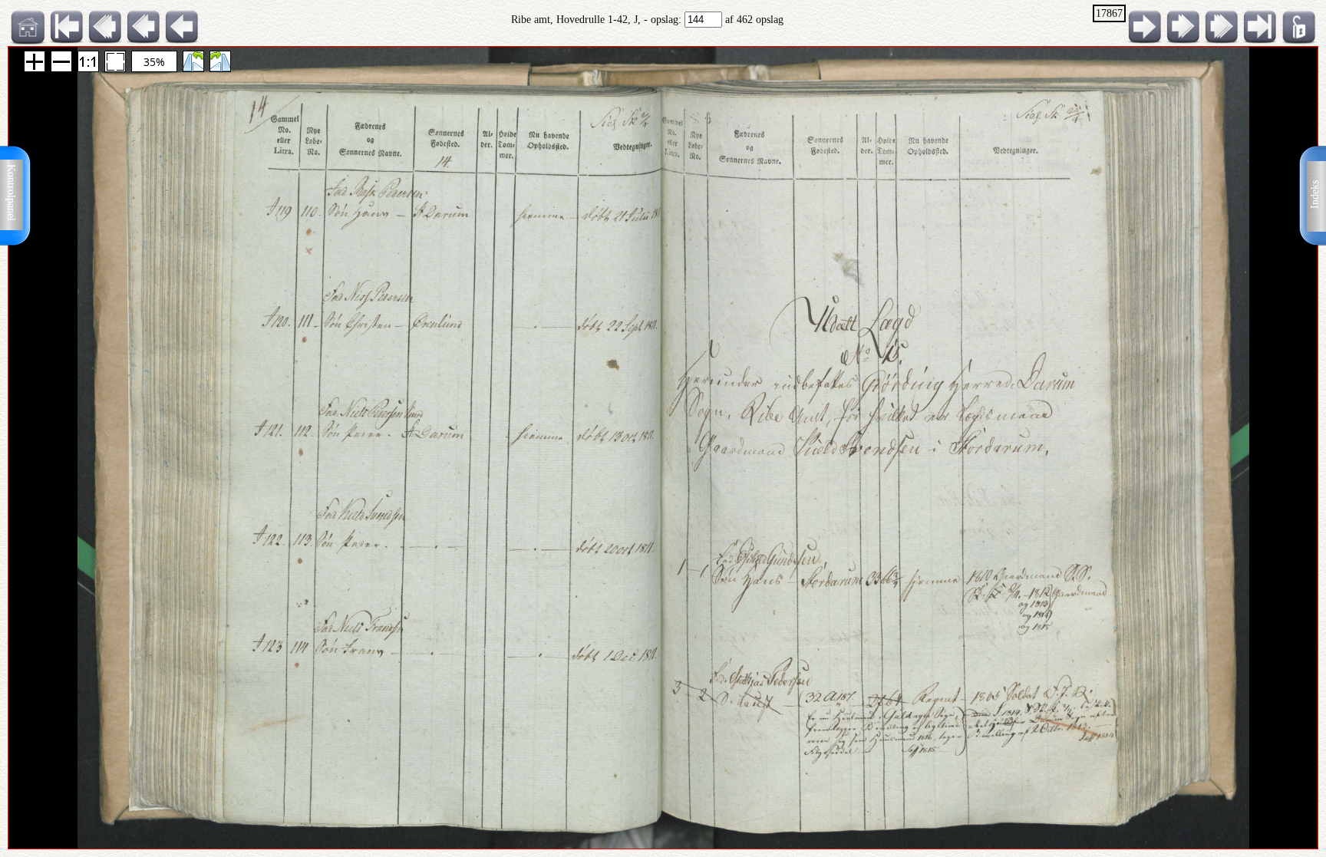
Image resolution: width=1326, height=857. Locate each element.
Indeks (1315, 194)
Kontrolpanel (11, 192)
